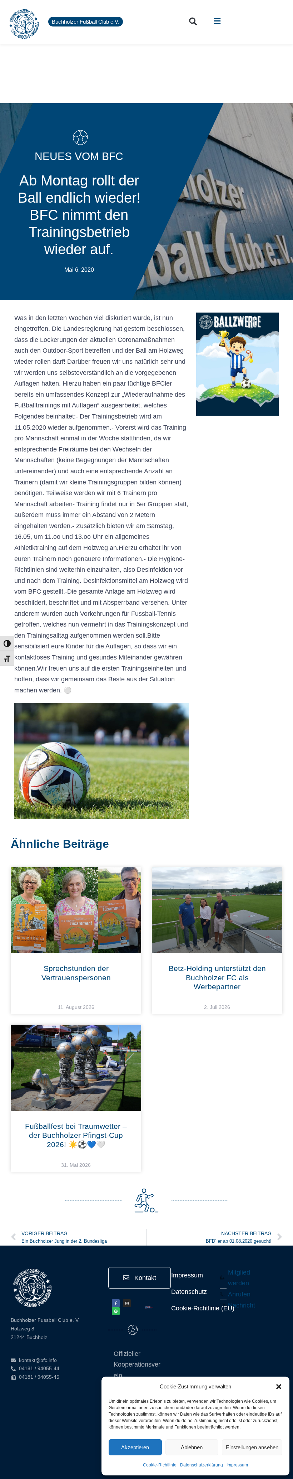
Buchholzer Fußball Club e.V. (85, 22)
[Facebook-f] (116, 1303)
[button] (278, 1386)
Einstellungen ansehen (252, 1447)
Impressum (237, 1465)
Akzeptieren (135, 1447)
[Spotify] (116, 1311)
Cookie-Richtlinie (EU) (202, 1308)
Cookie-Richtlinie (160, 1465)
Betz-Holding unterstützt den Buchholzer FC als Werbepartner (217, 977)
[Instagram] (127, 1303)
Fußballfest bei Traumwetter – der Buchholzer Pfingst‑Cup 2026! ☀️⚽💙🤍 (76, 1135)
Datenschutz (189, 1291)
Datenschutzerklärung (201, 1465)
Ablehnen (192, 1447)
